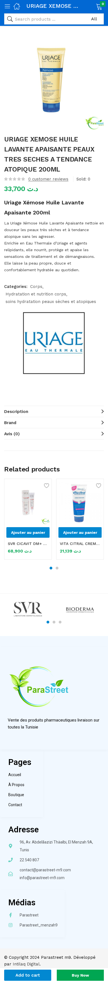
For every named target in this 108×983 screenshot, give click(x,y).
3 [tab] (60, 622)
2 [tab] (57, 568)
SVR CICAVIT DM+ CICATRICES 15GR (28, 543)
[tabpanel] (28, 521)
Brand (10, 422)
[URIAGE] (54, 343)
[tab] (54, 411)
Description (16, 411)
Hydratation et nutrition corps (36, 294)
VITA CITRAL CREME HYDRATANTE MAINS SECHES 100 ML (80, 543)
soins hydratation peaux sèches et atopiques (51, 301)
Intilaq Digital (26, 964)
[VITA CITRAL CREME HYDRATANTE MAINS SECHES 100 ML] (80, 502)
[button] (92, 6)
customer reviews (48, 179)
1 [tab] (51, 568)
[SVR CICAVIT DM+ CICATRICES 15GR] (28, 502)
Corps (36, 286)
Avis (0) (12, 433)
